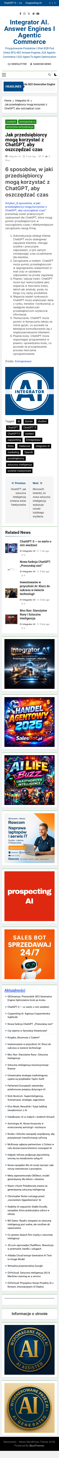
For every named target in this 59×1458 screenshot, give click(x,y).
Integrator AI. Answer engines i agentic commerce (29, 32)
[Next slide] (55, 3)
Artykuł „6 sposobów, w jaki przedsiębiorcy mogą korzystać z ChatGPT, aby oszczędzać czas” (26, 207)
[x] (29, 14)
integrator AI (43, 446)
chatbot (42, 421)
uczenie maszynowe (19, 470)
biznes (29, 421)
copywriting (14, 439)
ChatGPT (11, 121)
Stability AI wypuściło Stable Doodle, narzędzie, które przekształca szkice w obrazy (28, 1210)
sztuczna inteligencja (20, 464)
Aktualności (14, 990)
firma (11, 446)
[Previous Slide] (50, 3)
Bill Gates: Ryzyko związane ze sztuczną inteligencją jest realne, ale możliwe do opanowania (29, 1224)
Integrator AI (27, 121)
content (29, 433)
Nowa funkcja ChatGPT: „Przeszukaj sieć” (26, 3)
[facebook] (20, 14)
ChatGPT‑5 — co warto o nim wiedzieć (28, 1007)
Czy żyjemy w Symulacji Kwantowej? (27, 1030)
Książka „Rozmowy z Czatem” (24, 1037)
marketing (13, 452)
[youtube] (37, 14)
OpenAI (28, 452)
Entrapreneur (23, 361)
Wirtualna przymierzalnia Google (25, 1265)
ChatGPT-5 (14, 433)
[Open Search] (49, 74)
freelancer (24, 446)
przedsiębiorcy (16, 458)
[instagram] (24, 14)
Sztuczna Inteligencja (19, 127)
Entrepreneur (33, 439)
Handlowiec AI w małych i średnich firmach (31, 1116)
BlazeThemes (36, 1445)
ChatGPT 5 (29, 427)
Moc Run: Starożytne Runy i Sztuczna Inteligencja (33, 614)
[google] (33, 14)
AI (19, 421)
